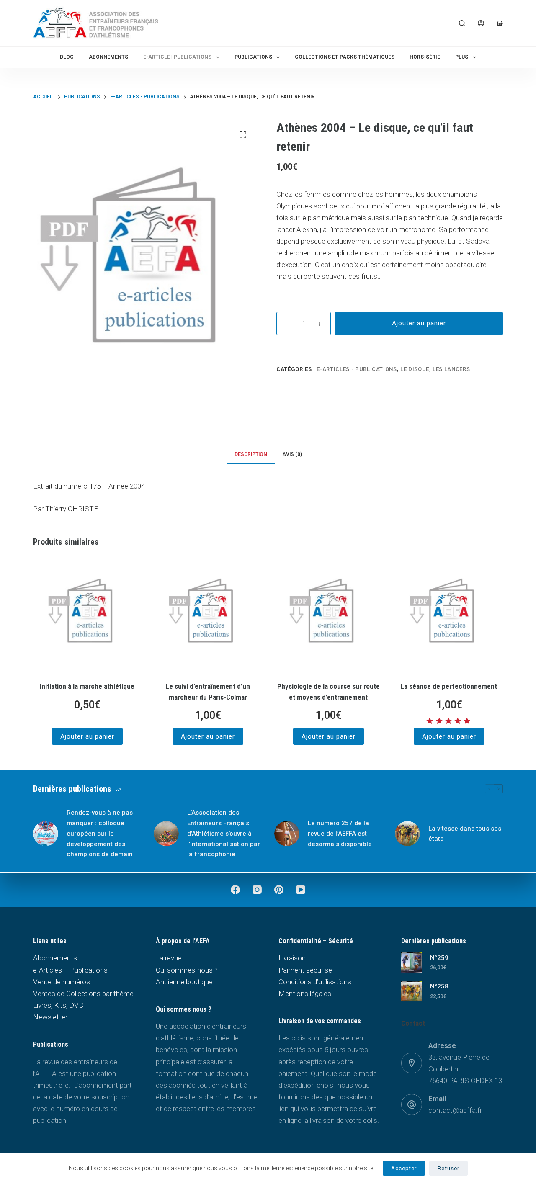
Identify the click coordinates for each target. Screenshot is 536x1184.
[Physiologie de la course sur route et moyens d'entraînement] (328, 616)
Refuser (448, 1168)
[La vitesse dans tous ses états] (407, 833)
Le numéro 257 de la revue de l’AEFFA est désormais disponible (340, 833)
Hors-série (425, 57)
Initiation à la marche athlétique (87, 686)
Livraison (292, 958)
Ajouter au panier (419, 323)
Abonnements (108, 57)
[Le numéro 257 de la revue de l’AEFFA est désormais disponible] (286, 833)
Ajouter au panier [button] (87, 736)
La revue (169, 958)
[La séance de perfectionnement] (449, 616)
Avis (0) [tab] (292, 454)
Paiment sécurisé (305, 970)
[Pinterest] (278, 889)
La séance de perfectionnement (449, 686)
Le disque (414, 369)
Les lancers (451, 369)
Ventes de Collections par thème (83, 993)
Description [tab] (250, 454)
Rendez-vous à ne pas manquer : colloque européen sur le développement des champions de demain (100, 833)
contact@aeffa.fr (455, 1110)
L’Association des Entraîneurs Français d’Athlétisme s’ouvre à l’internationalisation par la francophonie (223, 833)
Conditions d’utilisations (314, 982)
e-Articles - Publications (357, 369)
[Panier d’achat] (500, 23)
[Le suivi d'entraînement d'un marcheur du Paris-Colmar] (208, 616)
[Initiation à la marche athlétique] (87, 616)
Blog (67, 57)
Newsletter (50, 1017)
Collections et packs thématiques (344, 57)
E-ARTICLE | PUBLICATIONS (177, 57)
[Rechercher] (462, 23)
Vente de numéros (61, 982)
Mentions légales (304, 993)
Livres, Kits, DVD (58, 1005)
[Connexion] (481, 23)
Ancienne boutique (184, 982)
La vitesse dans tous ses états (464, 834)
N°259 (439, 958)
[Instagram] (257, 889)
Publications (253, 57)
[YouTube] (300, 889)
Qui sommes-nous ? (187, 970)
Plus (461, 57)
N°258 (439, 986)
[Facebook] (235, 889)
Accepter (404, 1168)
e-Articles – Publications (70, 970)
